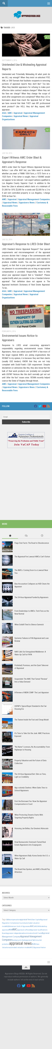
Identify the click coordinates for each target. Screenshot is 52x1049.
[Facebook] (35, 406)
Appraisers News (27, 202)
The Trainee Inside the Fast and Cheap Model (32, 719)
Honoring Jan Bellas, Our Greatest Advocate (31, 828)
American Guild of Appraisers (19, 926)
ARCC (32, 947)
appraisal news (20, 943)
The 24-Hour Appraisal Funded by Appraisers (31, 597)
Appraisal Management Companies (34, 199)
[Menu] (48, 3)
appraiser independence (14, 933)
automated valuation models (19, 947)
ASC (36, 926)
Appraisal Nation (40, 947)
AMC (10, 113)
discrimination (28, 933)
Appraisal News (21, 116)
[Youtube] (44, 406)
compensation (15, 920)
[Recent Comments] (26, 536)
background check (18, 940)
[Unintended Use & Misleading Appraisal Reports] (26, 45)
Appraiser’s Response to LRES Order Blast (26, 244)
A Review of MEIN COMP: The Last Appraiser (32, 692)
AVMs (39, 926)
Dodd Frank (37, 933)
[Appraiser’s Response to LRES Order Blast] (26, 224)
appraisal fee (29, 940)
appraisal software (24, 930)
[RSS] (48, 406)
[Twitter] (39, 406)
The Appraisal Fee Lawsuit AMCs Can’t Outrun (32, 556)
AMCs (32, 926)
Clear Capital (36, 920)
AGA (4, 113)
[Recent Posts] (42, 536)
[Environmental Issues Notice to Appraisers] (26, 316)
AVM (10, 930)
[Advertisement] (26, 487)
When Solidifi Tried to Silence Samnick (29, 624)
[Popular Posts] (10, 536)
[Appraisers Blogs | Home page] (26, 15)
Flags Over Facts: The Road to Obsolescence (32, 543)
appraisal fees (25, 919)
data (8, 919)
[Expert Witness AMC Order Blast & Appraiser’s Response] (26, 137)
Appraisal (18, 113)
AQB (7, 926)
